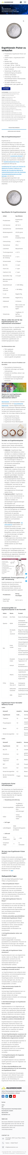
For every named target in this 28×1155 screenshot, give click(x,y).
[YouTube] (14, 1096)
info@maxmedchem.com (11, 1147)
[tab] (14, 128)
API (2, 1107)
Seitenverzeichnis (20, 1153)
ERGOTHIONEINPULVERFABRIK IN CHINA (12, 112)
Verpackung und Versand (14, 131)
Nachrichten (5, 1112)
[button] (20, 2)
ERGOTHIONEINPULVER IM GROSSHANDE (12, 114)
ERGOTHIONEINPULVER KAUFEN (10, 120)
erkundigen (6, 88)
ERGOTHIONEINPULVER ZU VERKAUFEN (11, 109)
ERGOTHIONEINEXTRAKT (8, 116)
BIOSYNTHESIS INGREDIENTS (9, 108)
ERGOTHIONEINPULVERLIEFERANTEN (14, 119)
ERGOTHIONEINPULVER (7, 111)
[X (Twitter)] (10, 1096)
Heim (3, 1105)
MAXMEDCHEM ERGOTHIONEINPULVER (11, 103)
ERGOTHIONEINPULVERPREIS (9, 100)
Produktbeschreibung (14, 127)
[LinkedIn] (6, 1096)
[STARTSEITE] (2, 7)
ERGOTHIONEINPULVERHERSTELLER (10, 102)
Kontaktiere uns (6, 1114)
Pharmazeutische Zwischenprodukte (11, 1108)
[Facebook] (3, 1096)
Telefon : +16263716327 (11, 1143)
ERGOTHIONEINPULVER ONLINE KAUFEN (16, 106)
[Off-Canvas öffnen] (25, 2)
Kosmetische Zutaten (8, 95)
